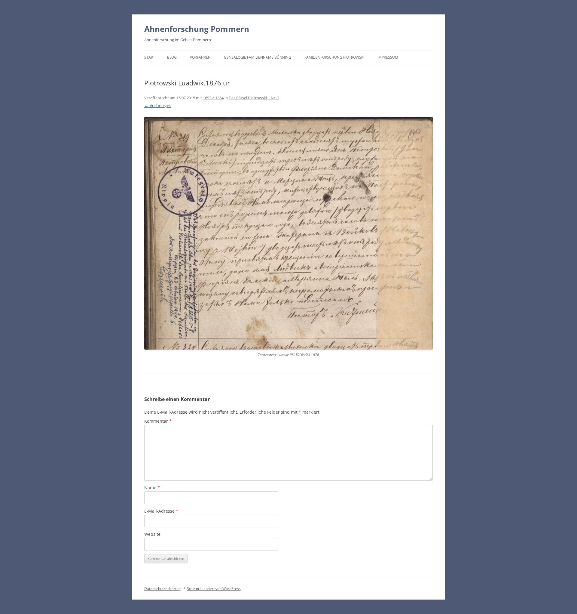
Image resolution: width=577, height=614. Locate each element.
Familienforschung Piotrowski (334, 57)
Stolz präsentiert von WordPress (214, 588)
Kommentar (158, 421)
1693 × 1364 (213, 97)
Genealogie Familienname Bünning (257, 57)
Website (152, 534)
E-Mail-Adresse (161, 511)
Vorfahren (200, 57)
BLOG (172, 57)
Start (149, 57)
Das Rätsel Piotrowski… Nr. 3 (254, 97)
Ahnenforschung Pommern (196, 28)
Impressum (387, 57)
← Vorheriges (157, 105)
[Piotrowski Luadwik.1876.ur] (288, 233)
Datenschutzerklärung (163, 588)
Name (152, 487)
